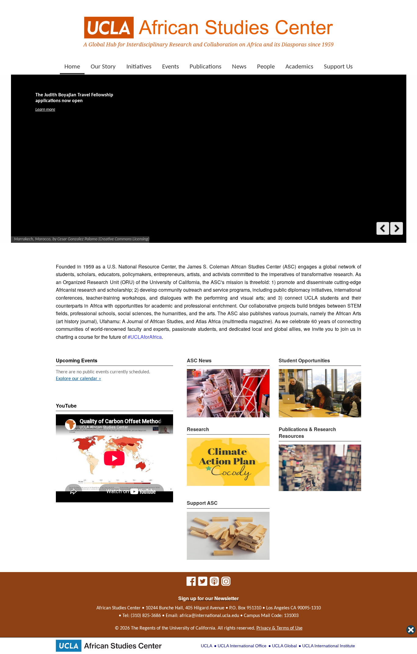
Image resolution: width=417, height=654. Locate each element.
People (266, 67)
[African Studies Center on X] (203, 583)
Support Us (338, 67)
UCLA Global (284, 645)
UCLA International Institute (328, 645)
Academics (299, 67)
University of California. (192, 628)
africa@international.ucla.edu (209, 615)
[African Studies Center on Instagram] (226, 583)
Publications (205, 67)
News (239, 67)
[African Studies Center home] (208, 29)
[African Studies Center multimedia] (214, 583)
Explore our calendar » (78, 378)
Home (72, 67)
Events (170, 67)
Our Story (103, 67)
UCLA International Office (242, 645)
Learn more (45, 109)
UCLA (206, 645)
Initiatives (138, 67)
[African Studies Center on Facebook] (191, 583)
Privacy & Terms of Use (279, 628)
